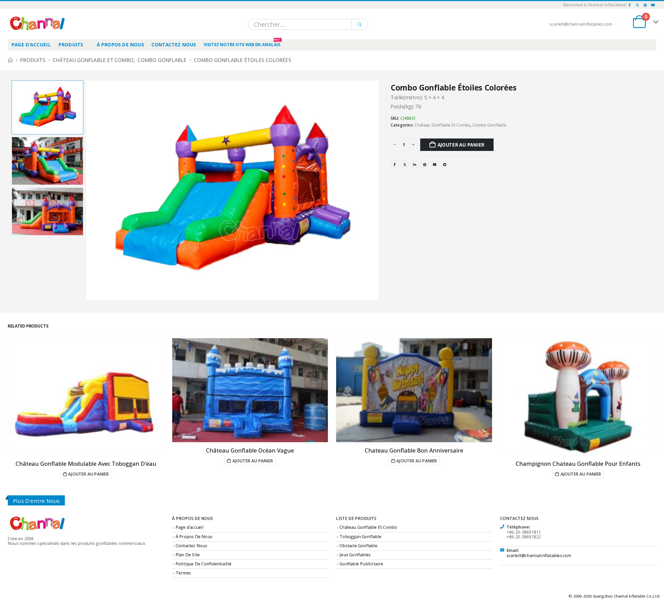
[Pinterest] (645, 5)
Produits (70, 44)
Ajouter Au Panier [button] (88, 474)
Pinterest (424, 164)
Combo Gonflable (489, 125)
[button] (87, 190)
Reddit (444, 164)
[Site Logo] (36, 24)
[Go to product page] (86, 396)
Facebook (395, 164)
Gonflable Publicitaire (361, 564)
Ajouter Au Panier (461, 145)
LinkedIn (415, 164)
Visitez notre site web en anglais (242, 43)
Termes (183, 573)
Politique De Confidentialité (204, 564)
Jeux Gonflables (355, 555)
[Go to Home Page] (10, 60)
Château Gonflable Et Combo (442, 125)
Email (435, 164)
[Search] (360, 24)
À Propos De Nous (120, 44)
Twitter (404, 164)
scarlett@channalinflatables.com (539, 555)
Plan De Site (188, 555)
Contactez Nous (173, 44)
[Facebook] (629, 5)
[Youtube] (652, 5)
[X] (637, 5)
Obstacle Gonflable (358, 546)
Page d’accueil (31, 44)
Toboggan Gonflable (360, 536)
